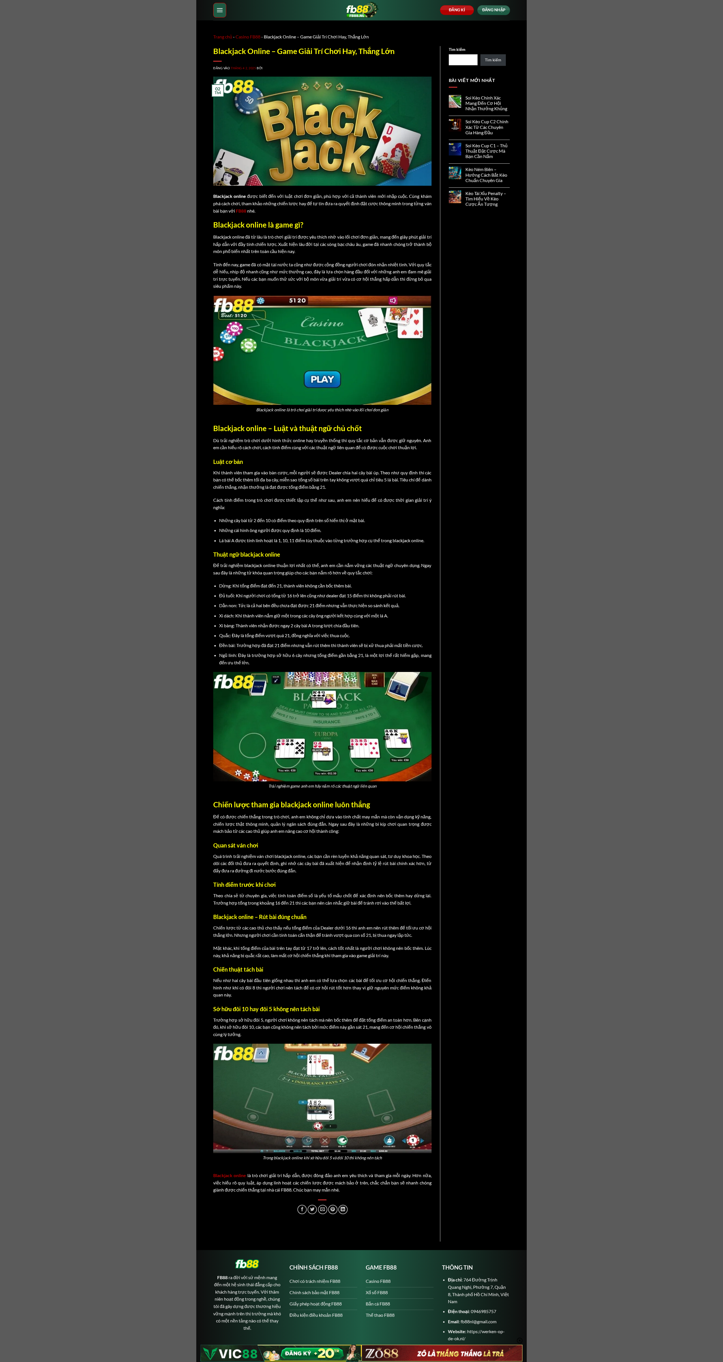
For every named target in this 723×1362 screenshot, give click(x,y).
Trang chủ (222, 36)
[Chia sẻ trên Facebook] (302, 1209)
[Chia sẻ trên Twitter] (312, 1209)
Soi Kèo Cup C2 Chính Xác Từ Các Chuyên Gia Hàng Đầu (486, 127)
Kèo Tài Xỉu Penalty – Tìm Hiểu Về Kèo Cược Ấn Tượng (485, 199)
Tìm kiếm (457, 49)
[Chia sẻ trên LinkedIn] (343, 1209)
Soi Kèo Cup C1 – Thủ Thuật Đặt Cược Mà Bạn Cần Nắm (486, 151)
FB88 (241, 210)
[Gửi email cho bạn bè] (322, 1209)
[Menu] (219, 10)
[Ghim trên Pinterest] (332, 1209)
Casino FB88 (248, 36)
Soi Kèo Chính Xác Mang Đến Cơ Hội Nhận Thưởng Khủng (486, 103)
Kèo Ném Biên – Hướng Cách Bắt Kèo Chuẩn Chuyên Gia (486, 175)
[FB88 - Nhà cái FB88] (361, 10)
